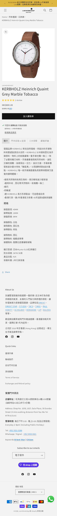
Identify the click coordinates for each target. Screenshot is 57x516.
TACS (30, 306)
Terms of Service (12, 377)
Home (4, 17)
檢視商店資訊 (10, 132)
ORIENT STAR (11, 306)
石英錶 (21, 17)
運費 (10, 109)
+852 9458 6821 (29, 434)
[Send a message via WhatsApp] (51, 499)
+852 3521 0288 (15, 430)
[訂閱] (42, 455)
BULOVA (47, 310)
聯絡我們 (9, 359)
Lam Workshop (24, 511)
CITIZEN (22, 306)
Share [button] (7, 272)
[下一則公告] (52, 3)
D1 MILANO (19, 310)
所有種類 (13, 17)
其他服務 (9, 371)
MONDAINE (31, 310)
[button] (5, 10)
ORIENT (41, 302)
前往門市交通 (11, 365)
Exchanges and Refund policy (17, 383)
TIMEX (38, 306)
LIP (39, 310)
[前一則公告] (5, 3)
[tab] (6, 141)
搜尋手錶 (9, 353)
